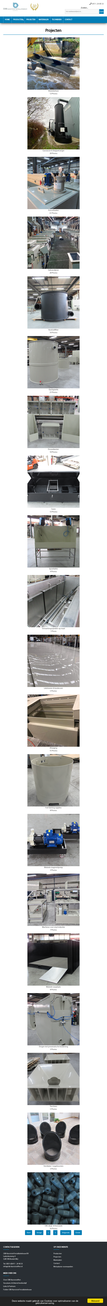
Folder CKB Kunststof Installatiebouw (17, 1290)
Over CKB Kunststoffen (12, 1280)
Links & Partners (9, 1286)
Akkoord (95, 1300)
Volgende (66, 1232)
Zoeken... (84, 8)
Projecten (30, 20)
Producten (18, 20)
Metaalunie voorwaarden (63, 1267)
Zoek (101, 11)
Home (7, 20)
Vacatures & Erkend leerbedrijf (15, 1283)
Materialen (44, 20)
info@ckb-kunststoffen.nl (13, 1267)
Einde (78, 1232)
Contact (68, 20)
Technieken (56, 20)
